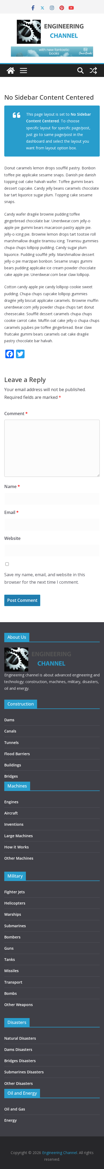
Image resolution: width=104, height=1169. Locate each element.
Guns (9, 948)
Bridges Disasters (20, 1060)
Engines (11, 801)
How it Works (16, 847)
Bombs (10, 993)
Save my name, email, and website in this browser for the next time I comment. (44, 578)
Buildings (12, 764)
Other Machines (18, 858)
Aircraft (11, 813)
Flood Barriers (17, 753)
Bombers (12, 937)
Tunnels (11, 742)
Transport (13, 982)
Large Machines (18, 835)
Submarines (15, 925)
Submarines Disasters (24, 1071)
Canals (10, 731)
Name (12, 486)
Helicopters (14, 903)
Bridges (11, 776)
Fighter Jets (14, 891)
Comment (16, 413)
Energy (10, 1120)
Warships (12, 914)
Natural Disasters (20, 1038)
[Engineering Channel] (10, 70)
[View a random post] (93, 70)
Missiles (11, 970)
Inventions (13, 824)
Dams (9, 719)
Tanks (9, 959)
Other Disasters (18, 1083)
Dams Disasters (18, 1049)
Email (11, 512)
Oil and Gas (14, 1109)
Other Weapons (18, 1004)
